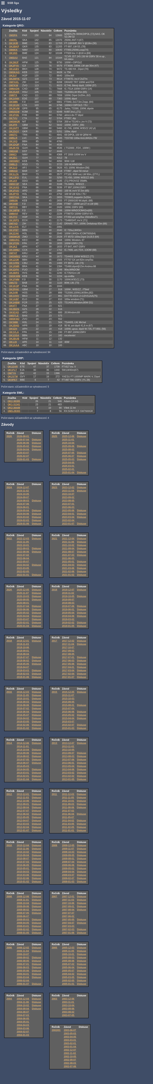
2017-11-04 (68, 644)
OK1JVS (14, 227)
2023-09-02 (68, 497)
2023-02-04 (68, 520)
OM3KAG (14, 72)
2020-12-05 (23, 589)
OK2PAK (14, 289)
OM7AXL (14, 82)
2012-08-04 (23, 807)
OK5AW (13, 204)
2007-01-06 (68, 932)
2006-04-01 (23, 974)
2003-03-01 (70, 1040)
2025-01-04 (68, 472)
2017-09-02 (68, 651)
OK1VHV (14, 296)
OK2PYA (14, 65)
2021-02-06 (68, 571)
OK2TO (13, 217)
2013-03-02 (68, 773)
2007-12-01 (68, 896)
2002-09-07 (70, 1060)
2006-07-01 (23, 964)
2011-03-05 (68, 824)
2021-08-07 (68, 552)
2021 (55, 538)
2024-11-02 (23, 491)
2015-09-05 (68, 702)
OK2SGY (14, 131)
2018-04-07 (23, 667)
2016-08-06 (23, 705)
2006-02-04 (23, 980)
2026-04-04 (23, 449)
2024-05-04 (23, 510)
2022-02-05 (23, 571)
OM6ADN (14, 88)
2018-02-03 (23, 674)
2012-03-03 (23, 824)
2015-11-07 (68, 695)
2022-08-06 (23, 552)
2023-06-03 (68, 507)
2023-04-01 (68, 514)
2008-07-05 (23, 913)
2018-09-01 (23, 651)
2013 (55, 743)
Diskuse (36, 439)
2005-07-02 (68, 964)
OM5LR (13, 138)
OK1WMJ (14, 250)
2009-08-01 (68, 858)
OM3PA (13, 35)
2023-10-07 (68, 494)
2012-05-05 (23, 817)
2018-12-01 (23, 641)
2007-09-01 (68, 906)
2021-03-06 (68, 568)
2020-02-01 (23, 622)
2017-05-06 (68, 664)
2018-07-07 (23, 657)
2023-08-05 (68, 500)
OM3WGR (14, 236)
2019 (55, 589)
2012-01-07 (23, 830)
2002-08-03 (70, 1063)
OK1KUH (14, 105)
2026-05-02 (23, 446)
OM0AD (13, 171)
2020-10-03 (23, 596)
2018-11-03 (23, 644)
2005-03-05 (68, 977)
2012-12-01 (23, 794)
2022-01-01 (23, 575)
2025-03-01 (68, 466)
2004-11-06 (23, 1002)
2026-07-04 (23, 439)
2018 (9, 641)
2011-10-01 (68, 801)
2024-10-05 (23, 494)
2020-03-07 (23, 619)
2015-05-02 (68, 715)
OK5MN (13, 102)
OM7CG (13, 207)
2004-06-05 (23, 1018)
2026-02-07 (23, 456)
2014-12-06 (23, 743)
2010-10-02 (23, 852)
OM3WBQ (14, 256)
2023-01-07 (68, 523)
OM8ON (13, 200)
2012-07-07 (23, 810)
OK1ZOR (14, 260)
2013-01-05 (68, 779)
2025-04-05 (68, 462)
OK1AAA (14, 345)
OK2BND (14, 325)
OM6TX (13, 95)
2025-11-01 (68, 439)
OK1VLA (14, 332)
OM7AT (13, 253)
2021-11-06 (68, 542)
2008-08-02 (23, 909)
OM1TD (13, 283)
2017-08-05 (68, 654)
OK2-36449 (14, 408)
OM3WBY (14, 161)
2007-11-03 (68, 900)
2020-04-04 (23, 616)
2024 (9, 487)
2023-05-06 (68, 510)
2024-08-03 (23, 500)
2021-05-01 (68, 561)
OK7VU (13, 118)
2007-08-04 (68, 909)
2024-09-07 (23, 497)
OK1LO (13, 167)
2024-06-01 (23, 507)
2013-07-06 (68, 759)
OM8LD (13, 164)
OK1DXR (13, 366)
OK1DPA (14, 269)
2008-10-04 (23, 903)
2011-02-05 (68, 827)
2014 (9, 743)
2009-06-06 (68, 865)
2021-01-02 (68, 575)
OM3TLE (14, 315)
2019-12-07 (68, 589)
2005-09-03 (68, 957)
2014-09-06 (23, 753)
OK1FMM (14, 279)
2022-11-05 (23, 542)
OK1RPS (14, 220)
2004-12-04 (23, 999)
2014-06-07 (23, 763)
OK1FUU (14, 190)
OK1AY (13, 181)
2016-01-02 (23, 728)
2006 (9, 947)
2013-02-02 (68, 776)
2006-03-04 (23, 977)
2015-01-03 (68, 728)
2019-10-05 (68, 596)
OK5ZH (13, 329)
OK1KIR (13, 43)
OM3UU (13, 58)
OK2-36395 (14, 401)
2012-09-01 (23, 804)
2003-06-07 (70, 1030)
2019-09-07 (68, 599)
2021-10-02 (68, 545)
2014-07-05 (23, 759)
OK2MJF (14, 62)
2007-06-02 (68, 916)
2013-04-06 (68, 769)
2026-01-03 (23, 459)
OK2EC (13, 158)
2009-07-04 (68, 862)
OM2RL (13, 40)
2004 (9, 999)
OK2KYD (14, 148)
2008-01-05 (23, 932)
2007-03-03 (68, 926)
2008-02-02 (23, 929)
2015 (55, 692)
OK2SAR (14, 92)
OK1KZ (13, 246)
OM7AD (13, 223)
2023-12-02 (68, 487)
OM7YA (12, 373)
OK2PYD (14, 194)
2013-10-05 (68, 749)
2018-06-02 (23, 660)
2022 (9, 538)
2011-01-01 (68, 830)
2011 (55, 794)
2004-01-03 (23, 1035)
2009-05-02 (68, 868)
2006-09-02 (23, 957)
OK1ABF (14, 299)
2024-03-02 (23, 517)
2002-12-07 (70, 1050)
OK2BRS (14, 273)
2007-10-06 (68, 903)
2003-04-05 (70, 1037)
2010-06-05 (23, 865)
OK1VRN (14, 263)
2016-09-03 (23, 702)
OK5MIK (13, 322)
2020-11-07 (23, 593)
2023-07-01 (68, 504)
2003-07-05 (68, 1015)
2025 (55, 436)
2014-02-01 (23, 776)
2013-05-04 (68, 766)
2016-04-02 (23, 718)
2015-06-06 (68, 712)
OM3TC (13, 135)
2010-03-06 (23, 875)
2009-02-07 (68, 878)
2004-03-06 (23, 1028)
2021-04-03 (68, 565)
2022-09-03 (23, 548)
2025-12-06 (68, 436)
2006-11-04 (23, 951)
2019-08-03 (68, 603)
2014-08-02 (23, 756)
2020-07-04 (23, 606)
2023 (55, 487)
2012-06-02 (23, 814)
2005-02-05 (68, 980)
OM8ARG (14, 240)
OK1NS (13, 53)
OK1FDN (14, 243)
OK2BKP (14, 46)
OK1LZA (14, 174)
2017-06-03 (68, 660)
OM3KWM (14, 276)
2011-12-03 (68, 794)
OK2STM (13, 376)
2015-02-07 (68, 725)
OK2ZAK (14, 233)
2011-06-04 (68, 814)
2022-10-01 (23, 545)
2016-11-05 (23, 695)
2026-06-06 (23, 443)
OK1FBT (14, 230)
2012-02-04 (23, 827)
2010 (9, 845)
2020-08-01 (23, 603)
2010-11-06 (23, 848)
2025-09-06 (68, 446)
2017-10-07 (68, 647)
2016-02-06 (23, 725)
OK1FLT (12, 370)
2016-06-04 (23, 712)
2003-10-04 (68, 1005)
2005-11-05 (68, 951)
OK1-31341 (14, 404)
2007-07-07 (68, 913)
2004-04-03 (23, 1025)
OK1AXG (14, 187)
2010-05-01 (23, 868)
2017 (55, 641)
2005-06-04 (68, 967)
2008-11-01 (23, 900)
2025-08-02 (68, 449)
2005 (55, 947)
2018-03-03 (23, 670)
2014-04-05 (23, 769)
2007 (55, 896)
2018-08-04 (23, 654)
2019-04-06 (68, 616)
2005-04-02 (68, 974)
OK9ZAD (14, 312)
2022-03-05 (23, 568)
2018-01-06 (23, 677)
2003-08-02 (68, 1012)
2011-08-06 (68, 807)
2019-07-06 (68, 606)
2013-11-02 (68, 746)
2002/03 (56, 1030)
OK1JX (13, 342)
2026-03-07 (23, 453)
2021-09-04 (68, 548)
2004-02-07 (23, 1031)
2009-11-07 (68, 848)
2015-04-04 (68, 718)
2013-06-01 (68, 763)
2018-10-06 (23, 647)
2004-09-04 (23, 1008)
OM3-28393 (14, 411)
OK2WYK (14, 79)
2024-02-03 (23, 520)
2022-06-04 (23, 558)
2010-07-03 (23, 862)
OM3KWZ (14, 319)
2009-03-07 (68, 875)
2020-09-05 (23, 599)
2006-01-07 (23, 984)
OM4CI (12, 154)
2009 (55, 845)
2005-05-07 (68, 970)
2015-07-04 (68, 708)
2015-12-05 (68, 692)
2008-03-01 (23, 926)
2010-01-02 (23, 881)
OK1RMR (14, 266)
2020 (9, 589)
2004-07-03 (23, 1015)
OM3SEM (14, 111)
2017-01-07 (68, 677)
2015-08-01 (68, 705)
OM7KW (13, 85)
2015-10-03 (68, 698)
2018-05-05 (23, 664)
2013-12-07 (68, 743)
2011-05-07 (68, 817)
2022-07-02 (23, 555)
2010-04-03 (23, 871)
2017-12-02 (68, 641)
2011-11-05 (68, 797)
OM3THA (14, 197)
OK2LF (13, 75)
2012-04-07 (23, 820)
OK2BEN (14, 309)
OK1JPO (14, 177)
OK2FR (13, 125)
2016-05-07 (23, 715)
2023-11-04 (68, 491)
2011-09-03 (68, 804)
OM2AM (13, 151)
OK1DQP (14, 144)
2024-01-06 (23, 523)
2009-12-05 (68, 845)
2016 (9, 692)
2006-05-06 (23, 970)
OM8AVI (13, 213)
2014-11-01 (23, 746)
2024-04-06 (23, 514)
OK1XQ (13, 141)
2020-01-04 (23, 626)
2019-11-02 (68, 593)
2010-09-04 (23, 855)
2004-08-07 (23, 1012)
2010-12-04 (23, 845)
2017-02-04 (68, 674)
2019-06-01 (68, 609)
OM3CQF (14, 184)
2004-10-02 (23, 1005)
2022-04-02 (23, 565)
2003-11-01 (68, 1002)
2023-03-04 (68, 517)
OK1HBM (14, 302)
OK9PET (12, 380)
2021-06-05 (68, 558)
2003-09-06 (68, 1008)
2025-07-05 (68, 453)
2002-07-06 (70, 1066)
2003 (55, 999)
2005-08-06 (68, 961)
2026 (9, 436)
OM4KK (13, 50)
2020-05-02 (23, 613)
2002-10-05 (70, 1056)
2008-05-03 (23, 919)
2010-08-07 (23, 858)
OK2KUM (14, 108)
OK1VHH (14, 98)
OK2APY (14, 128)
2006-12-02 (23, 947)
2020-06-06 (23, 609)
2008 (9, 896)
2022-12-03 (23, 538)
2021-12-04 (68, 538)
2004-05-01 (23, 1022)
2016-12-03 (23, 692)
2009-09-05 (68, 855)
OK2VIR (13, 292)
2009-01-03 (68, 881)
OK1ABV (14, 69)
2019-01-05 (68, 626)
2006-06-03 (23, 967)
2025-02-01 (68, 469)
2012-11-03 (23, 797)
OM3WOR (14, 121)
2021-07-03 (68, 555)
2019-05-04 (68, 613)
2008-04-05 (23, 923)
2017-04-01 (68, 667)
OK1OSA (14, 335)
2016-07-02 (23, 708)
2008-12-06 (23, 896)
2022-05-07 (23, 561)
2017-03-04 (68, 670)
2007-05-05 (68, 919)
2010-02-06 (23, 878)
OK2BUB (14, 338)
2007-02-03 (68, 929)
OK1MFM (14, 210)
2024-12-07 (23, 487)
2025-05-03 (68, 459)
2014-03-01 (23, 773)
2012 (9, 794)
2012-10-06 (23, 801)
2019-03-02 (68, 619)
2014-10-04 (23, 749)
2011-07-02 (68, 810)
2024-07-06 (23, 504)
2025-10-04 (68, 443)
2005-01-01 (68, 984)
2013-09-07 (68, 753)
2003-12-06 (68, 999)
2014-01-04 (23, 779)
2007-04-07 (68, 923)
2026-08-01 (23, 436)
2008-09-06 (23, 906)
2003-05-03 (70, 1033)
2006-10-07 (23, 954)
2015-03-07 (68, 721)
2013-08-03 (68, 756)
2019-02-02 (68, 622)
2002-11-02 (70, 1053)
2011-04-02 (68, 820)
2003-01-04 (70, 1046)
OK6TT (13, 306)
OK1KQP (14, 286)
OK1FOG (14, 115)
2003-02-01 (70, 1043)
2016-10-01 (23, 698)
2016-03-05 (23, 721)
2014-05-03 (23, 766)
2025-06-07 (68, 456)
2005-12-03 (68, 947)
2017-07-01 (68, 657)
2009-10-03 (68, 852)
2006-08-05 (23, 961)
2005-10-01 (68, 954)
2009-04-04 (68, 871)
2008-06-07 (23, 916)
